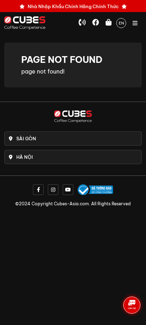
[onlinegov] (95, 189)
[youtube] (68, 189)
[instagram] (53, 189)
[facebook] (38, 189)
